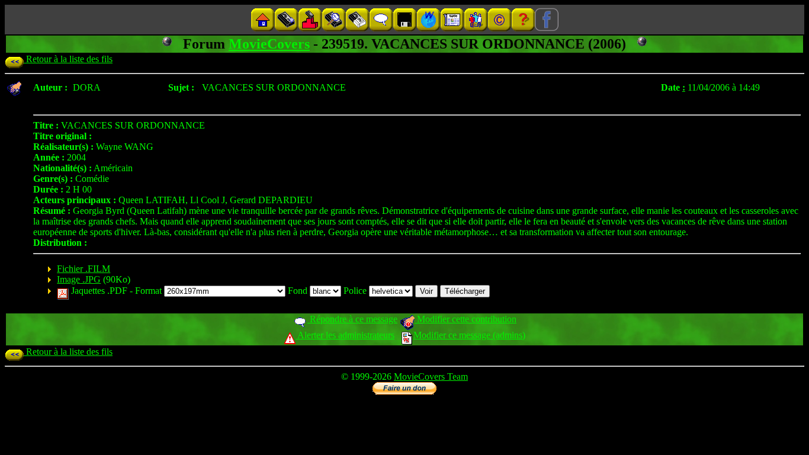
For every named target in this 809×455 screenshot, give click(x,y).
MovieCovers (269, 44)
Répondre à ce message (352, 319)
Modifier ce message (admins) (469, 335)
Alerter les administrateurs (345, 335)
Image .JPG (79, 279)
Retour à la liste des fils (68, 59)
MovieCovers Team (431, 376)
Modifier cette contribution (465, 319)
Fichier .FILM (83, 269)
